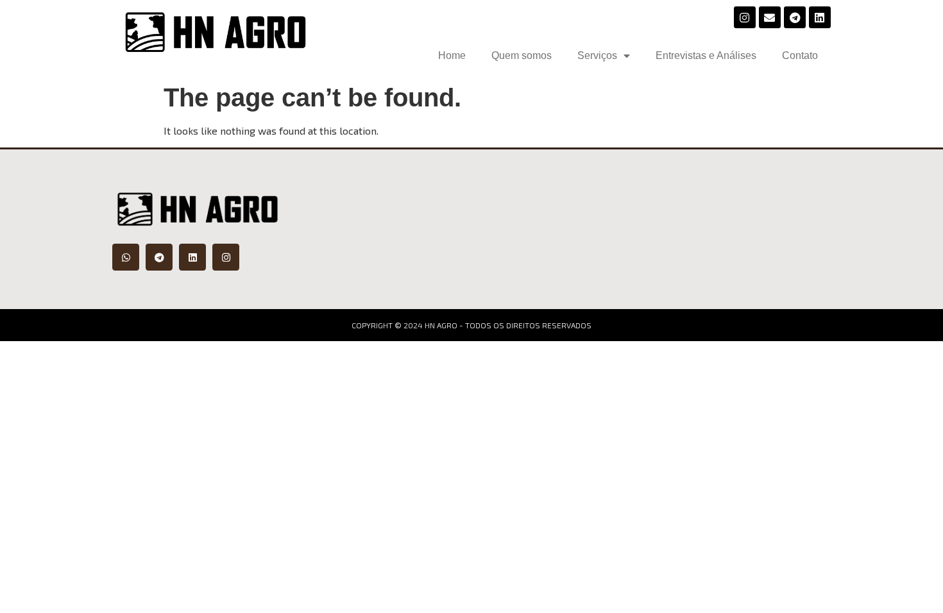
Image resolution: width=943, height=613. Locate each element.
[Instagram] (745, 17)
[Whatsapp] (125, 257)
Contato (800, 55)
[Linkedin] (820, 17)
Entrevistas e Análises (706, 55)
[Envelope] (770, 17)
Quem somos (521, 55)
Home (452, 55)
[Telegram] (795, 17)
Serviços (597, 55)
